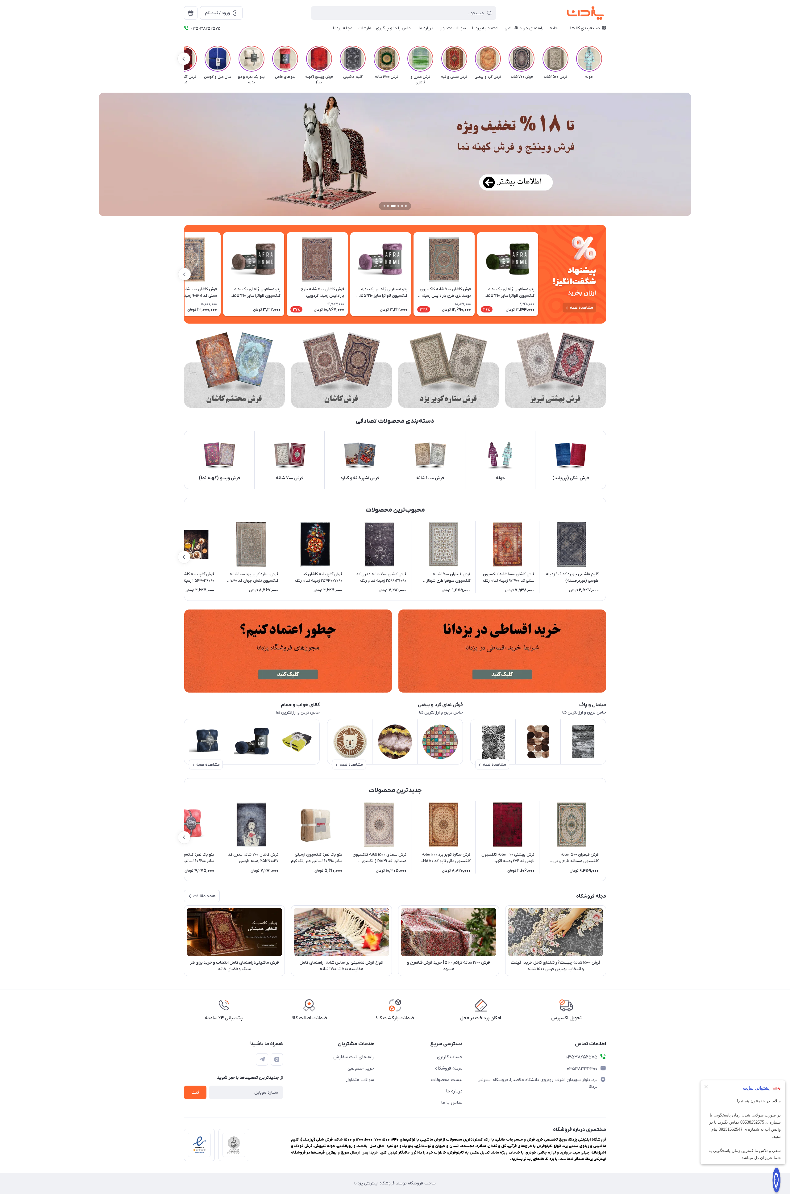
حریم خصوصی (360, 1068)
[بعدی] (184, 58)
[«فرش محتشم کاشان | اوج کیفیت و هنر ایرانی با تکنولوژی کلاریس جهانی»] (234, 370)
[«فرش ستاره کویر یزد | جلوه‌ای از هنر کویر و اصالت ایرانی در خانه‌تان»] (448, 370)
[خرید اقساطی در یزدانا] (502, 651)
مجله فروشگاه (449, 1068)
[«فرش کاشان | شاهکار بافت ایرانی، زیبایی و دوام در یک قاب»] (341, 370)
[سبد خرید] (191, 13)
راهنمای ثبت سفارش (353, 1057)
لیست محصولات (447, 1080)
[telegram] (262, 1059)
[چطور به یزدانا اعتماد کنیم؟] (288, 651)
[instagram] (277, 1059)
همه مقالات (204, 896)
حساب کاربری (450, 1057)
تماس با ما (452, 1103)
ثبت (195, 1093)
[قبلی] (606, 58)
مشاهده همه (581, 307)
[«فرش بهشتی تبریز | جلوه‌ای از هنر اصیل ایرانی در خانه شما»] (555, 370)
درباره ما (454, 1091)
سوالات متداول (360, 1080)
